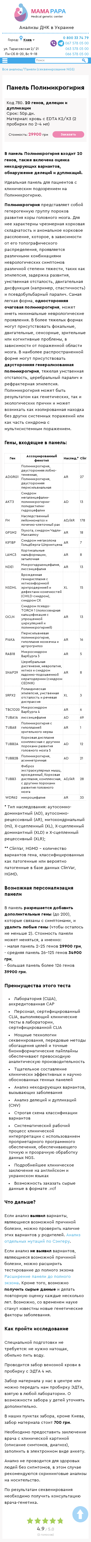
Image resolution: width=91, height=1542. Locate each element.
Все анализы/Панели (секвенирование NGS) (38, 69)
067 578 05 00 (77, 43)
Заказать (68, 134)
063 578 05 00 (77, 49)
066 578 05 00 (77, 54)
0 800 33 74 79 (76, 38)
